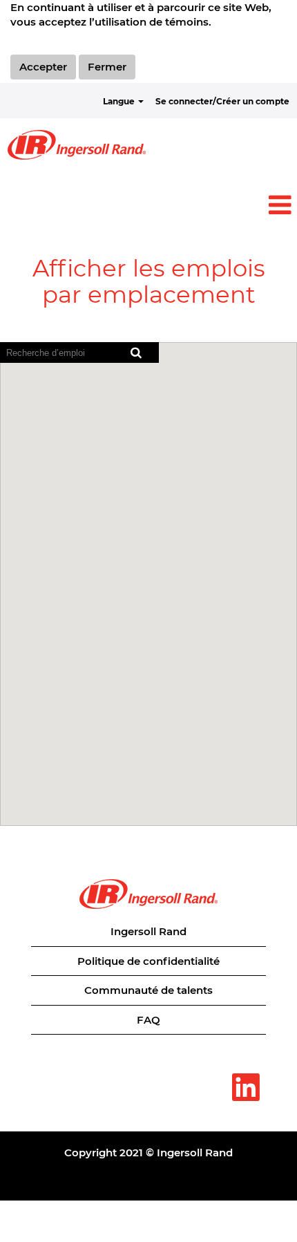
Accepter (43, 66)
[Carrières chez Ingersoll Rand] (76, 144)
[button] (148, 205)
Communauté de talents (148, 990)
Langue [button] (120, 101)
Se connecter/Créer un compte (222, 101)
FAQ (148, 1019)
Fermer (107, 66)
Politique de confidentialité (148, 961)
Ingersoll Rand (148, 931)
